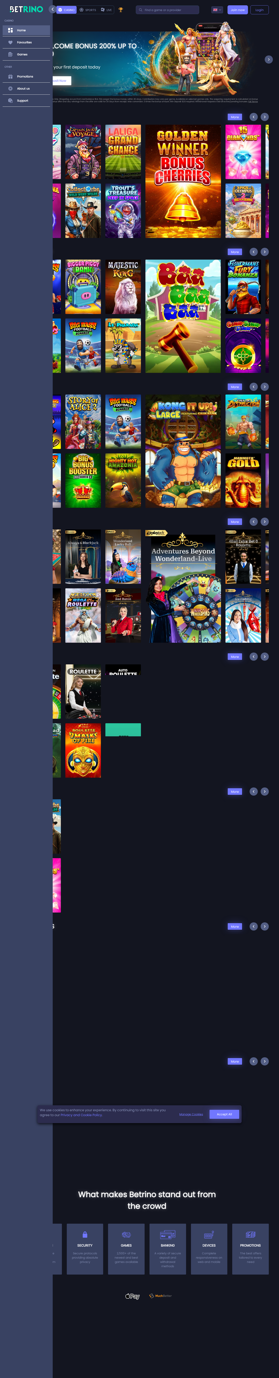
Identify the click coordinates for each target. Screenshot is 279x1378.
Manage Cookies (191, 1114)
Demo (83, 150)
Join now (238, 10)
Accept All (224, 1114)
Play (83, 140)
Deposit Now (56, 80)
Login (260, 10)
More (235, 117)
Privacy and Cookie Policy (81, 1115)
